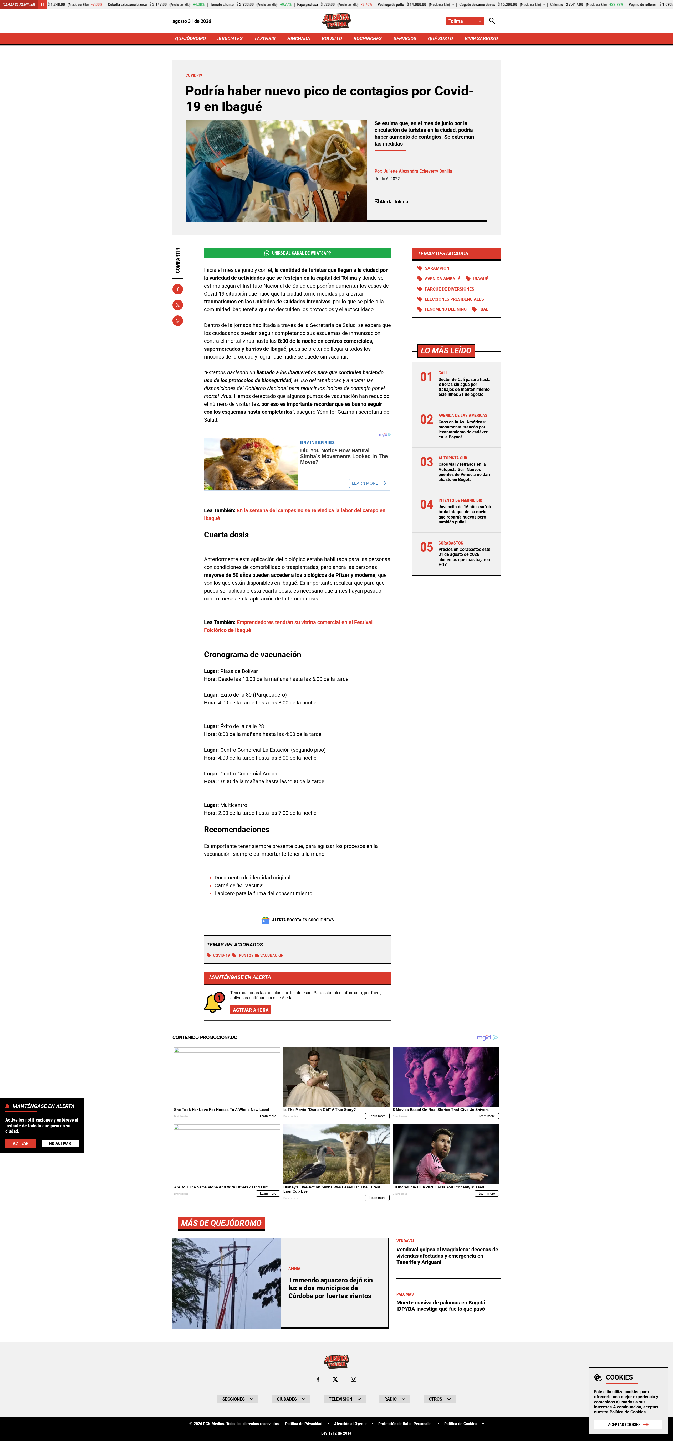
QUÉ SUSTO (440, 38)
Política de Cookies (628, 1411)
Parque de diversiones (449, 289)
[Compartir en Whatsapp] (177, 320)
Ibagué (480, 278)
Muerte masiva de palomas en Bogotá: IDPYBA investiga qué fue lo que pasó (441, 1305)
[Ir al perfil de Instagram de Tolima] (353, 1379)
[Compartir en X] (177, 305)
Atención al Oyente (350, 1424)
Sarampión (437, 268)
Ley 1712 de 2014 (336, 1433)
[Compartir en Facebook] (177, 289)
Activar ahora (251, 1010)
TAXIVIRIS (265, 38)
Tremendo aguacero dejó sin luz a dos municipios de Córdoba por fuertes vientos (330, 1288)
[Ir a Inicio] (336, 21)
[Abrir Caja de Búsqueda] (492, 21)
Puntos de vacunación (261, 955)
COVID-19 (221, 955)
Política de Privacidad (303, 1424)
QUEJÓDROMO (190, 38)
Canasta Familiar (19, 5)
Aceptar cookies (624, 1424)
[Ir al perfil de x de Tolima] (335, 1379)
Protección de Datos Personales (405, 1424)
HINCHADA (298, 38)
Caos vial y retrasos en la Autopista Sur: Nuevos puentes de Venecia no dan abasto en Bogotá (464, 472)
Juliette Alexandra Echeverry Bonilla (418, 171)
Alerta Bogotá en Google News (303, 920)
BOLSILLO (332, 38)
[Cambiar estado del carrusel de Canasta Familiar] (42, 4)
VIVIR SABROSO (481, 38)
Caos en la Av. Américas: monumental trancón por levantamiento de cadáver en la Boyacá (463, 429)
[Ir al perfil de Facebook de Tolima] (318, 1379)
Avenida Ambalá (443, 278)
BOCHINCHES (368, 38)
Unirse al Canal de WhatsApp (301, 253)
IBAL (483, 309)
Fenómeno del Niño (446, 309)
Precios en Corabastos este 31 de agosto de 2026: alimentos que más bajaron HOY (464, 557)
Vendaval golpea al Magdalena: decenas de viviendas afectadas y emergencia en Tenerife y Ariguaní (447, 1255)
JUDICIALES (230, 38)
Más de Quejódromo (221, 1223)
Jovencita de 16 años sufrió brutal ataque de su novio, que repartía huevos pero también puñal (465, 515)
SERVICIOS (405, 38)
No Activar (60, 1143)
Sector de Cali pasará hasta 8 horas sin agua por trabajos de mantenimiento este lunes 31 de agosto (465, 387)
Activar (20, 1143)
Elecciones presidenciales (454, 299)
